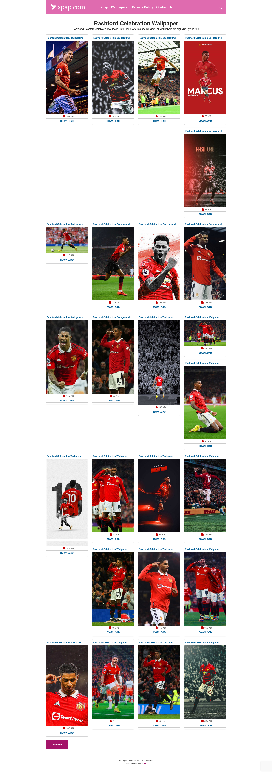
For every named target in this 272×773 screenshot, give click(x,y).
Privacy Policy (142, 7)
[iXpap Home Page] (67, 6)
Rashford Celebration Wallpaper (156, 317)
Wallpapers (119, 7)
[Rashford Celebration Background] (67, 77)
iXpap (103, 7)
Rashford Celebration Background (65, 37)
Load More (57, 744)
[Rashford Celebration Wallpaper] (159, 362)
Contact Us (164, 7)
